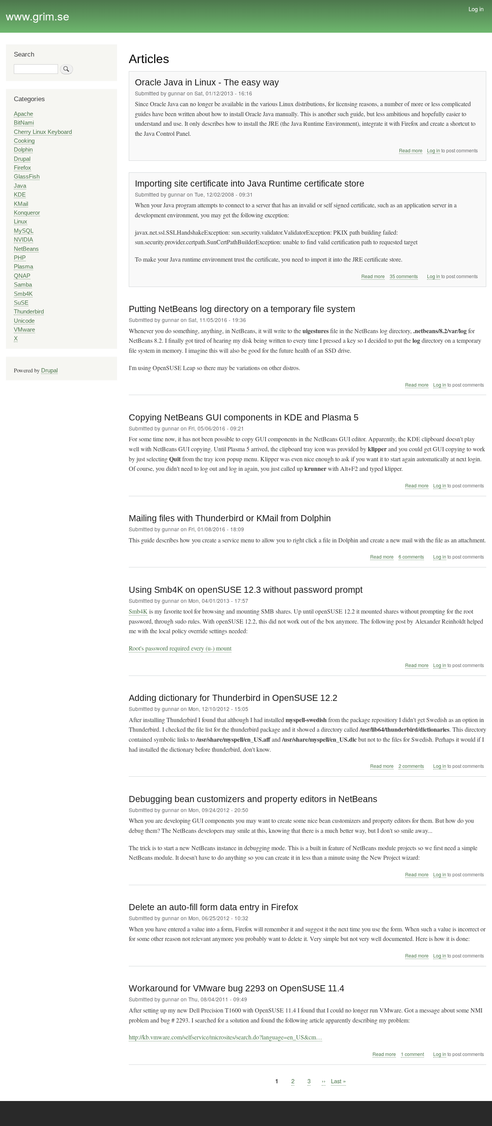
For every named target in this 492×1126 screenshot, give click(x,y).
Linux (20, 222)
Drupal (22, 159)
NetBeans (26, 249)
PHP (20, 258)
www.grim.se (37, 15)
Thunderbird (29, 312)
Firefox (22, 168)
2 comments (411, 765)
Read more (410, 150)
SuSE (21, 303)
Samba (23, 285)
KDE (20, 195)
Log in (476, 9)
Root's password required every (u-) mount (180, 648)
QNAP (22, 276)
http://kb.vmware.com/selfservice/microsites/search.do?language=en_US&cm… (225, 1037)
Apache (23, 114)
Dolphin (23, 150)
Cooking (24, 141)
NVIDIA (23, 240)
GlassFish (27, 176)
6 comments (411, 556)
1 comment (412, 1054)
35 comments (404, 276)
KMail (21, 204)
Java (20, 186)
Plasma (23, 267)
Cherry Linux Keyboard (43, 132)
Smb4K (138, 611)
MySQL (23, 231)
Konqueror (27, 213)
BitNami (24, 123)
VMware (24, 330)
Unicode (24, 321)
